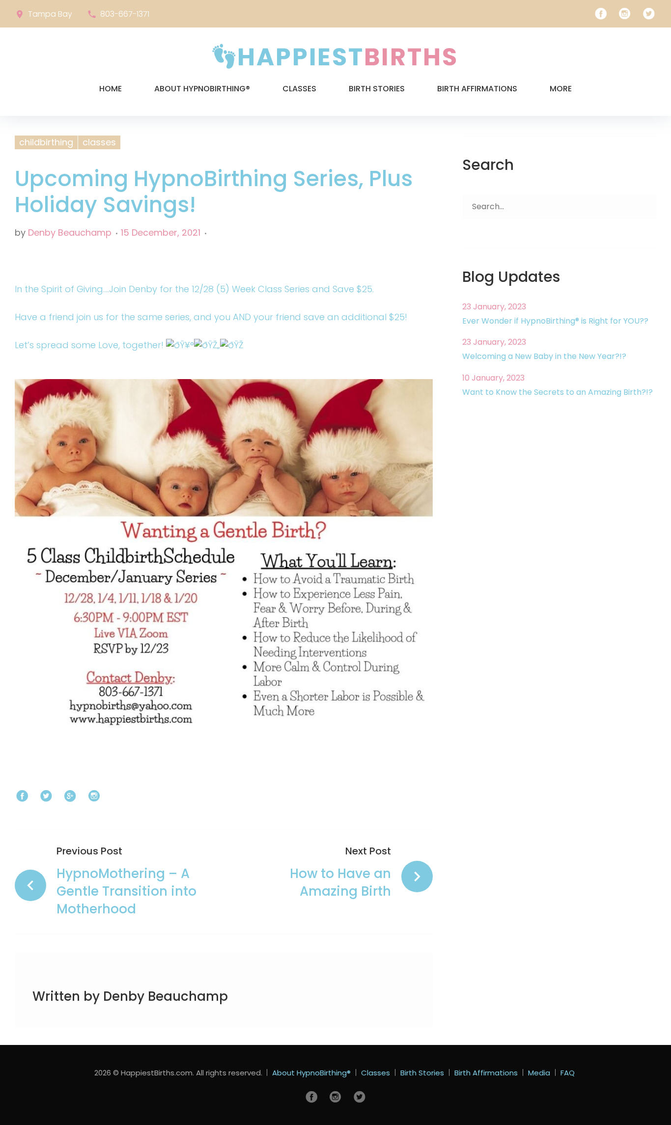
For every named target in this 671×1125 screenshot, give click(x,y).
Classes (299, 88)
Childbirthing (46, 142)
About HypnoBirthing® (202, 88)
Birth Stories (377, 88)
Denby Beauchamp (70, 232)
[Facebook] (600, 13)
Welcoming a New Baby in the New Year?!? (544, 356)
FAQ (567, 1073)
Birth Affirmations (477, 88)
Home (110, 88)
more (561, 88)
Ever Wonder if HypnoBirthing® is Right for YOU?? (555, 321)
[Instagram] (624, 13)
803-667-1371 (124, 14)
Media (539, 1073)
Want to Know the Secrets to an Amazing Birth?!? (557, 392)
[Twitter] (649, 13)
